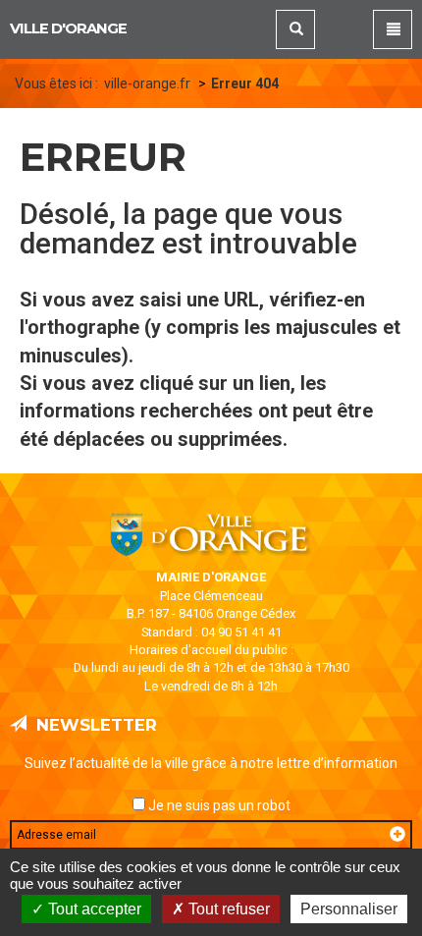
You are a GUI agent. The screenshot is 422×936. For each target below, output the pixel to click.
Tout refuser (227, 909)
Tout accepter (92, 909)
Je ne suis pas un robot (217, 805)
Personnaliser (348, 909)
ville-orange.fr (147, 83)
